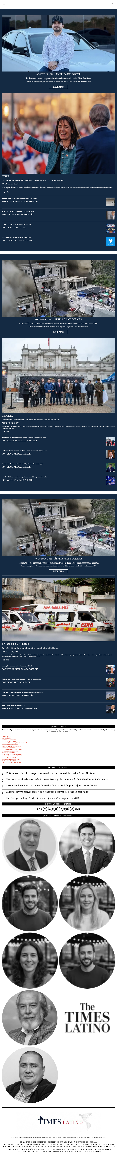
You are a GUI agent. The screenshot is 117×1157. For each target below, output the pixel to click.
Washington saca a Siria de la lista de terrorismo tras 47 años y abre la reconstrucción (21, 679)
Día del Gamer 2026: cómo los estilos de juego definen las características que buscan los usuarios (24, 477)
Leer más (58, 87)
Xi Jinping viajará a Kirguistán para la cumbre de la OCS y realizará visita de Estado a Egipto (22, 464)
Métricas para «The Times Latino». (12, 749)
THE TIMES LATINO (16, 227)
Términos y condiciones (9, 741)
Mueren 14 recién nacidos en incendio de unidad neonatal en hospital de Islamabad (30, 648)
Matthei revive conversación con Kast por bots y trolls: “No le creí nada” (18, 211)
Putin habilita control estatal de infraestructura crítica (14, 705)
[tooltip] (39, 809)
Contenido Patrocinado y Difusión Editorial (14, 743)
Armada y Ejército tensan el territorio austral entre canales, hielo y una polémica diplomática (22, 692)
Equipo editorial (6, 738)
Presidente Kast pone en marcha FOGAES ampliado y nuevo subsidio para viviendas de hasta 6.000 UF (24, 437)
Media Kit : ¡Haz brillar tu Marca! (11, 746)
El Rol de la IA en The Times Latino (12, 754)
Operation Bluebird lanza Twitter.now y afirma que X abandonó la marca (16, 237)
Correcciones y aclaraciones (10, 744)
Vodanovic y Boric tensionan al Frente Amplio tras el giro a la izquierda (17, 666)
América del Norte (68, 74)
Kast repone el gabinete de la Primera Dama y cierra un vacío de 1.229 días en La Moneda (32, 180)
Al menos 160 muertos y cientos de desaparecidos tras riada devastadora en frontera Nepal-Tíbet (58, 323)
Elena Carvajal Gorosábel (22, 708)
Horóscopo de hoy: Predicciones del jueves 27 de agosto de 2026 (16, 224)
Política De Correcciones (8, 747)
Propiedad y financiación (9, 740)
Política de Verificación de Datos (11, 759)
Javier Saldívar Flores (20, 240)
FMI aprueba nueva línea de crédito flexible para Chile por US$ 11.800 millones (19, 198)
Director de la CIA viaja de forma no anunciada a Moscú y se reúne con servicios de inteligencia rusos (24, 451)
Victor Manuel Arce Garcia (22, 201)
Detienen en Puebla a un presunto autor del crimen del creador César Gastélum (58, 78)
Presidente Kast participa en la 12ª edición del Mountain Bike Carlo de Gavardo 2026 (31, 420)
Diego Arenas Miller (19, 454)
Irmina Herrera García (20, 214)
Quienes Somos (6, 736)
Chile (5, 176)
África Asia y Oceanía (68, 319)
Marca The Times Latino (9, 757)
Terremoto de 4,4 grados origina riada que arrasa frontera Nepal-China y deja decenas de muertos (58, 563)
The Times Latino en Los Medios (11, 762)
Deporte (7, 415)
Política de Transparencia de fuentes (12, 756)
